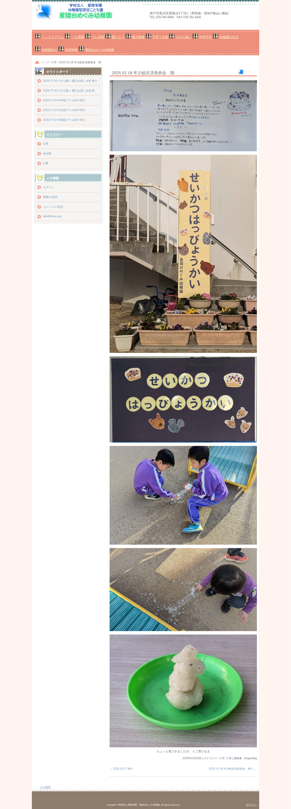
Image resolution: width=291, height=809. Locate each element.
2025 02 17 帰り (121, 768)
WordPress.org (52, 216)
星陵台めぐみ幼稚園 (99, 50)
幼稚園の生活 (228, 37)
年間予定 (205, 37)
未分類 (47, 153)
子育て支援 (160, 37)
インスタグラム (53, 37)
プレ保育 (98, 37)
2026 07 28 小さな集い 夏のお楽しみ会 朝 (69, 90)
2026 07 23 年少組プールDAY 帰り (64, 110)
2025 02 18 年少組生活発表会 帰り (233, 768)
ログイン (48, 187)
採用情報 (71, 50)
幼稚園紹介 (50, 50)
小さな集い (184, 37)
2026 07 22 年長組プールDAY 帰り (64, 119)
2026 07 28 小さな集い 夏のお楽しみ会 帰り (70, 80)
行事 (229, 758)
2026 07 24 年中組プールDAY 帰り (64, 100)
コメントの (53, 206)
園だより (118, 37)
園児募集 (138, 37)
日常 (222, 758)
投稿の (50, 197)
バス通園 (77, 37)
